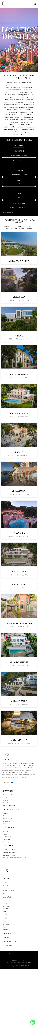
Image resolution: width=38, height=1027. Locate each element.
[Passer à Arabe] (4, 782)
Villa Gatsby (19, 491)
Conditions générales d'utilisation (19, 963)
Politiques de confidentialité (19, 966)
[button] (35, 3)
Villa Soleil (19, 584)
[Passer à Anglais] (8, 782)
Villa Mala (19, 297)
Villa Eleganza (19, 413)
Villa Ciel (19, 533)
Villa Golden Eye (19, 261)
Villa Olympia (19, 740)
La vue (19, 452)
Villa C (19, 336)
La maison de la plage (19, 623)
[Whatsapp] (32, 1022)
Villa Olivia (19, 571)
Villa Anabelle (19, 374)
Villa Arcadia (19, 701)
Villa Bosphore (19, 662)
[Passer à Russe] (12, 782)
